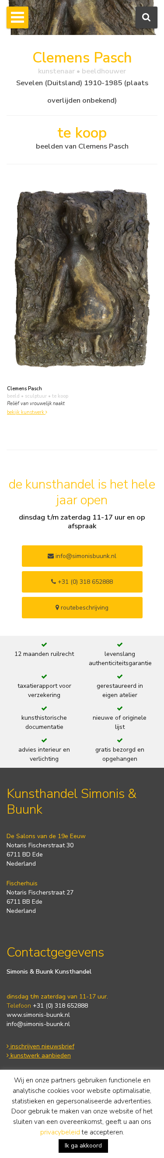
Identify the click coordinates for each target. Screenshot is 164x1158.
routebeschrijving (83, 607)
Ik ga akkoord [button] (83, 1145)
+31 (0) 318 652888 (84, 582)
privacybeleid (60, 1132)
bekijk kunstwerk (26, 412)
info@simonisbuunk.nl (85, 556)
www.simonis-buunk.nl (38, 1015)
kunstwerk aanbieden (40, 1055)
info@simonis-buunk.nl (38, 1024)
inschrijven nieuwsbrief (41, 1046)
